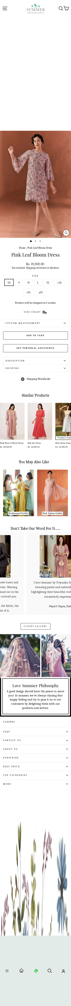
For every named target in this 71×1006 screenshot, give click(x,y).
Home (22, 247)
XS (9, 282)
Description (15, 360)
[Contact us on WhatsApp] (36, 972)
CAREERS (9, 721)
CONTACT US (12, 740)
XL (48, 282)
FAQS (6, 731)
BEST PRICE (11, 766)
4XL (41, 292)
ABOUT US (10, 749)
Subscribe (11, 757)
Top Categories (15, 775)
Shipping (30, 268)
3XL (28, 292)
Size (35, 276)
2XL (59, 282)
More (7, 784)
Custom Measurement (23, 323)
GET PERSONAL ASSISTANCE (36, 348)
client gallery (35, 626)
